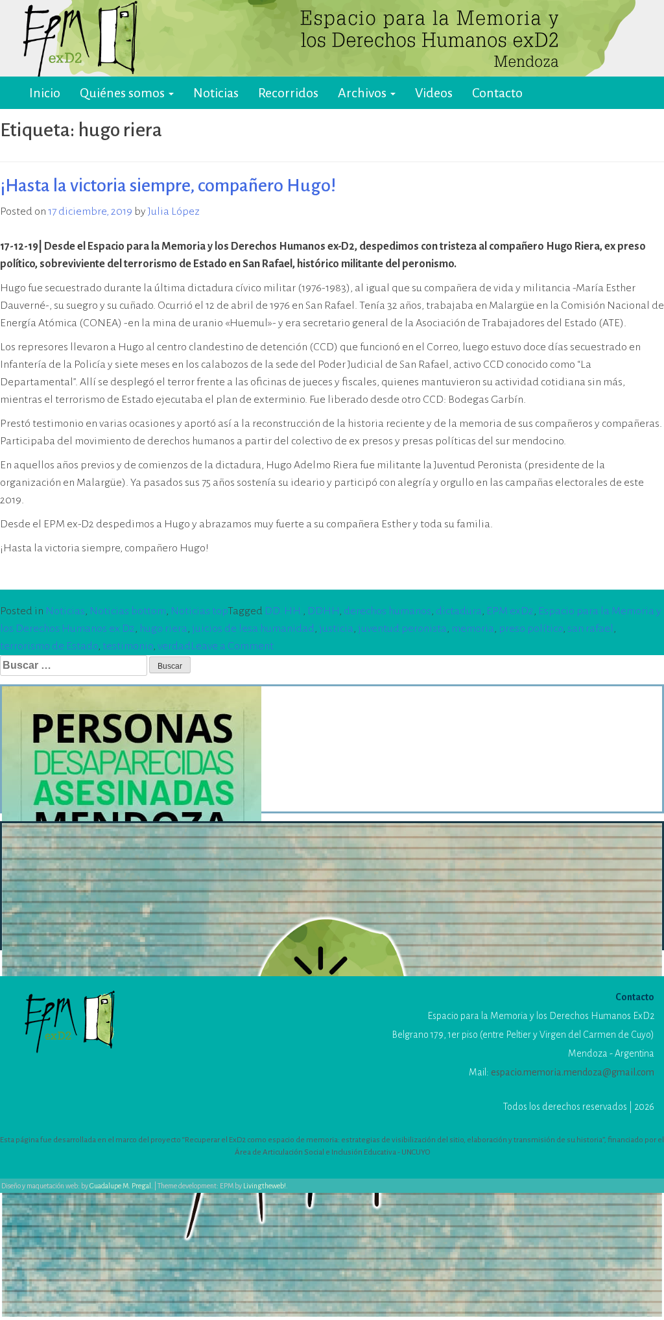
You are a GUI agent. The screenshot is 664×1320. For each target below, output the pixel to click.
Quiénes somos (123, 93)
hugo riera (163, 628)
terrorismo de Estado (49, 646)
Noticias (216, 93)
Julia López (174, 211)
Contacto (497, 93)
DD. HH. (284, 611)
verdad (174, 646)
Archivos (363, 93)
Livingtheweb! (264, 1186)
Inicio (44, 93)
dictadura (459, 611)
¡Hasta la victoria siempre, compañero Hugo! (168, 185)
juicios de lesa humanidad (253, 628)
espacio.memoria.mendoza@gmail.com (572, 1072)
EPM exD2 (510, 611)
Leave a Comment (232, 646)
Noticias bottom (127, 611)
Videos (434, 93)
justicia (336, 628)
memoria (472, 628)
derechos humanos (387, 611)
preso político (531, 628)
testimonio (127, 646)
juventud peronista (402, 628)
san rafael (590, 628)
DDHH (323, 611)
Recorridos (288, 93)
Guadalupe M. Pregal (120, 1186)
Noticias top (199, 611)
